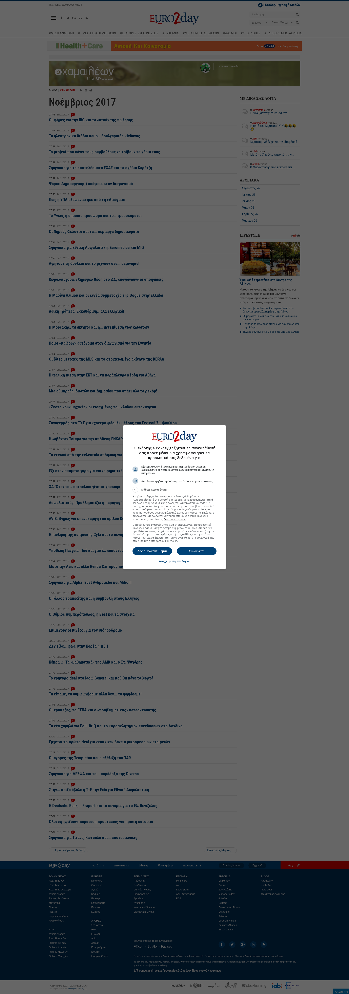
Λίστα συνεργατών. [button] (175, 519)
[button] (174, 490)
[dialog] (174, 497)
